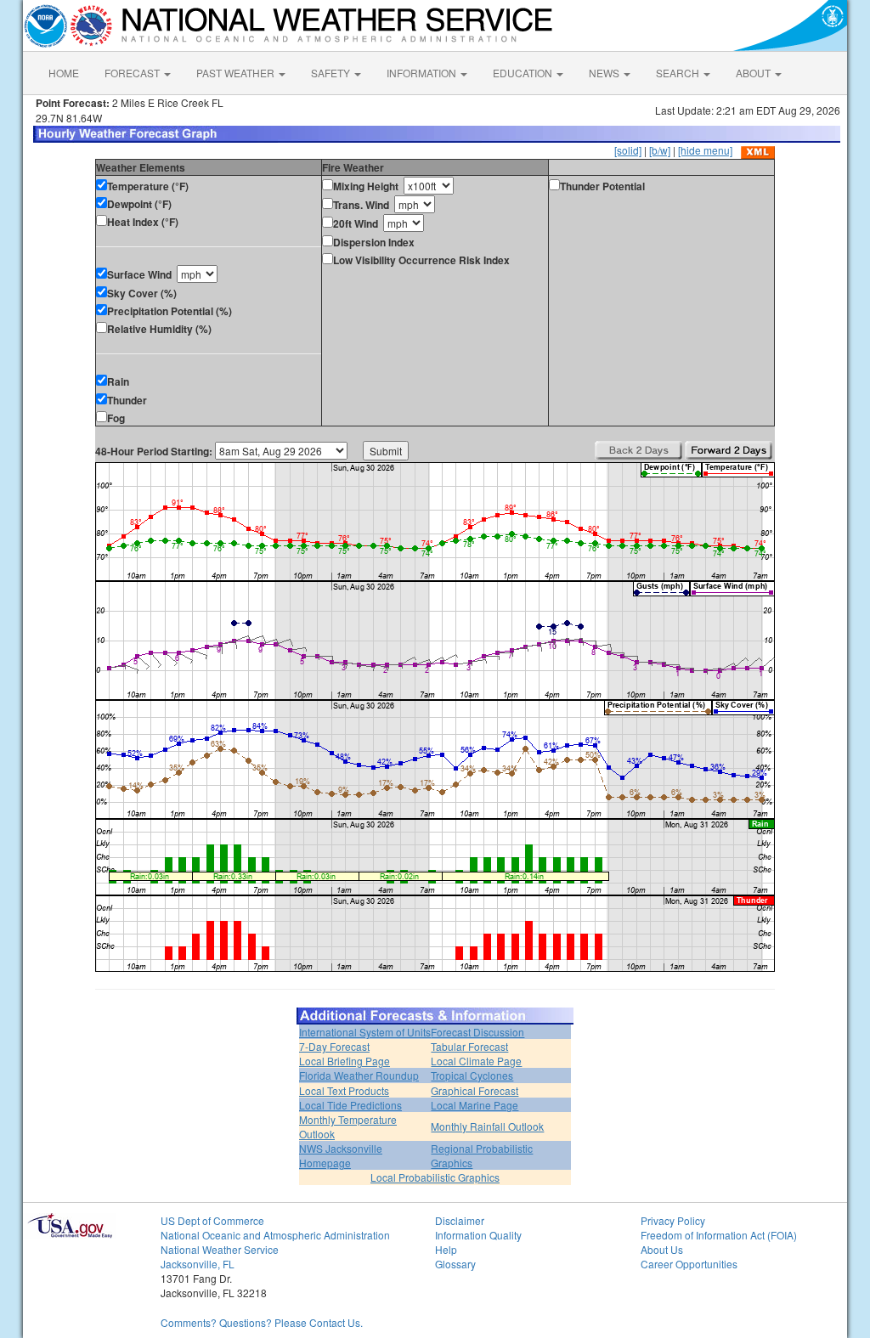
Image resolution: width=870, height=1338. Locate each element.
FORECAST (133, 72)
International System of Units (365, 1032)
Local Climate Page (476, 1060)
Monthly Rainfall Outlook (487, 1126)
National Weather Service (220, 1249)
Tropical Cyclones (472, 1075)
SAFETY (332, 72)
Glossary (455, 1263)
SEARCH (679, 72)
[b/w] (659, 150)
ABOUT (754, 72)
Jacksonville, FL (197, 1263)
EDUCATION (524, 72)
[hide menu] (705, 150)
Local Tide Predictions (350, 1105)
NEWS (605, 72)
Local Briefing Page (344, 1060)
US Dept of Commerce (212, 1220)
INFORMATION (423, 72)
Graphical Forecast (474, 1090)
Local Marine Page (474, 1105)
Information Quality (478, 1235)
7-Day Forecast (334, 1046)
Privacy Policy (673, 1220)
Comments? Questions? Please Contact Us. (262, 1322)
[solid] (627, 150)
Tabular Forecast (469, 1046)
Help (446, 1249)
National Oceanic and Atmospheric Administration (275, 1235)
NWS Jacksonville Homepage (340, 1155)
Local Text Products (344, 1090)
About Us (662, 1249)
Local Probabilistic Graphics (435, 1177)
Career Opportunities (689, 1263)
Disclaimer (459, 1220)
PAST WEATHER (236, 72)
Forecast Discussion (477, 1032)
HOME (63, 72)
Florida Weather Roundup (359, 1075)
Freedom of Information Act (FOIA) (719, 1235)
